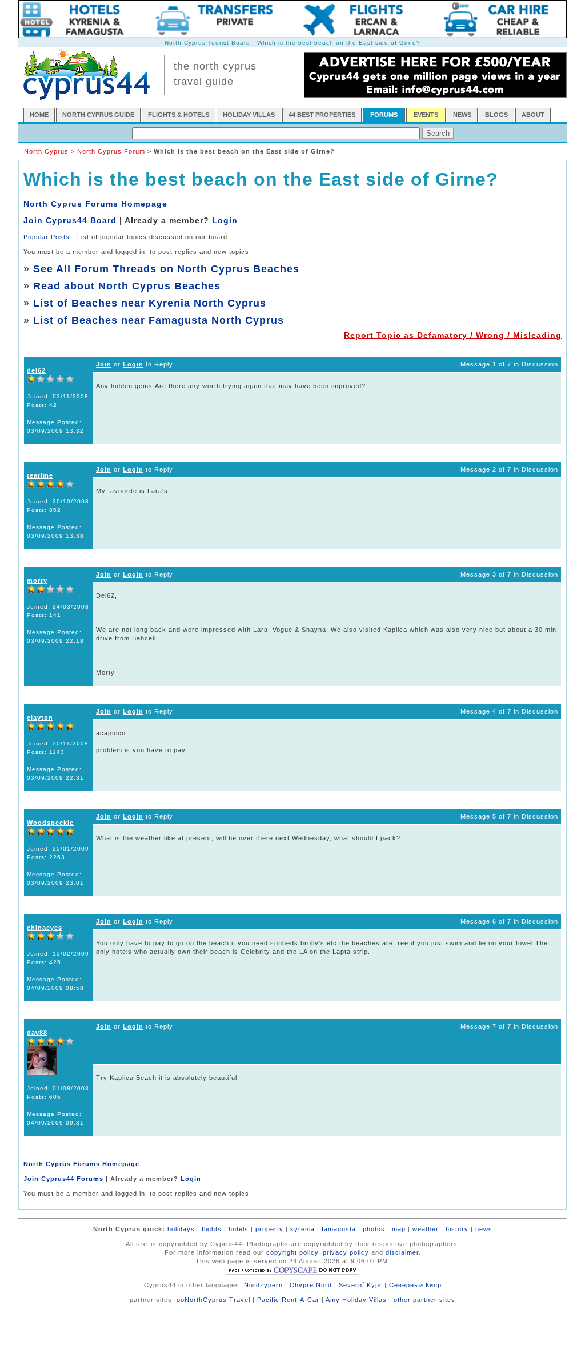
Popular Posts (46, 236)
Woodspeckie (50, 822)
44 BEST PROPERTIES (322, 114)
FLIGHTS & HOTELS (178, 114)
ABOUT (533, 114)
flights (212, 1229)
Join (103, 364)
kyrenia (302, 1229)
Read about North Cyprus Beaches (127, 286)
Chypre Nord (311, 1285)
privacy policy (346, 1252)
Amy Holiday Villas (356, 1299)
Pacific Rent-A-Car (288, 1299)
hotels (239, 1229)
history (457, 1229)
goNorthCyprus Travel (213, 1299)
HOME (39, 114)
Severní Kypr (360, 1285)
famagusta (339, 1229)
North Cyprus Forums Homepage (95, 203)
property (269, 1229)
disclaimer (402, 1252)
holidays (181, 1229)
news (483, 1229)
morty (37, 580)
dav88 (37, 1032)
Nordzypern (263, 1285)
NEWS (462, 114)
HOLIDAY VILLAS (249, 114)
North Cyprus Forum (111, 151)
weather (425, 1229)
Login (225, 220)
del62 (36, 370)
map (399, 1229)
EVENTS (426, 114)
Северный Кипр (415, 1285)
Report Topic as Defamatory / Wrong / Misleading (453, 335)
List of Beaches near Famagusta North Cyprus (158, 320)
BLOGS (496, 114)
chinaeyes (44, 927)
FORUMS (384, 114)
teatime (40, 475)
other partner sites (424, 1299)
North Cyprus (46, 151)
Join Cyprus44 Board (70, 220)
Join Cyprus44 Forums (63, 1178)
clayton (40, 717)
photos (374, 1229)
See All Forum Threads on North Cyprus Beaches (166, 269)
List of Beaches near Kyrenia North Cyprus (149, 303)
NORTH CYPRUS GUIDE (98, 114)
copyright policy (292, 1252)
